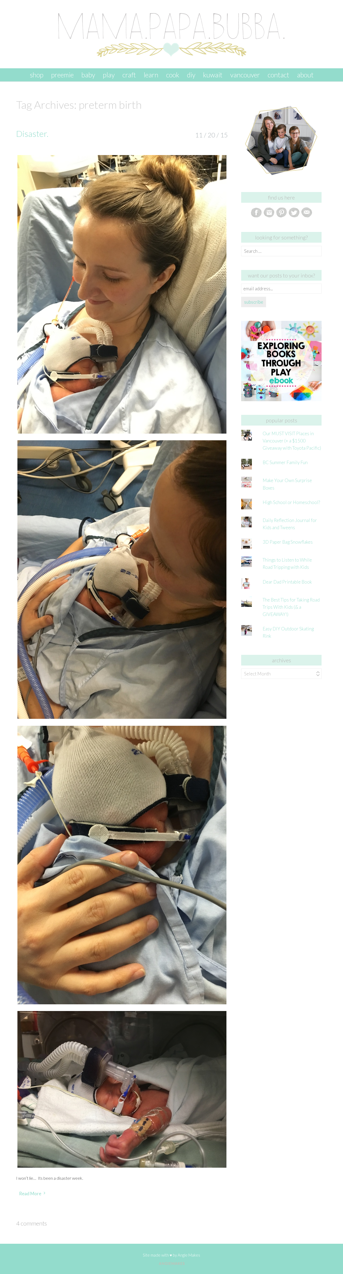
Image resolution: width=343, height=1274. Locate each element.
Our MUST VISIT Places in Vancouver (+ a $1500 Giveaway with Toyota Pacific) (292, 441)
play (109, 75)
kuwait (212, 75)
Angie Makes (189, 1255)
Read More (30, 1193)
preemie (62, 75)
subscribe (253, 302)
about (305, 75)
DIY (191, 75)
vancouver (245, 75)
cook (172, 75)
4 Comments (31, 1223)
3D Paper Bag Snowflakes (288, 542)
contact (278, 75)
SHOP (36, 75)
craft (129, 75)
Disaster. (32, 133)
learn (151, 75)
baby (88, 75)
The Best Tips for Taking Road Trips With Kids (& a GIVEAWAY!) (291, 607)
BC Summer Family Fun (285, 462)
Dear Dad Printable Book (287, 582)
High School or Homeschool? (291, 502)
